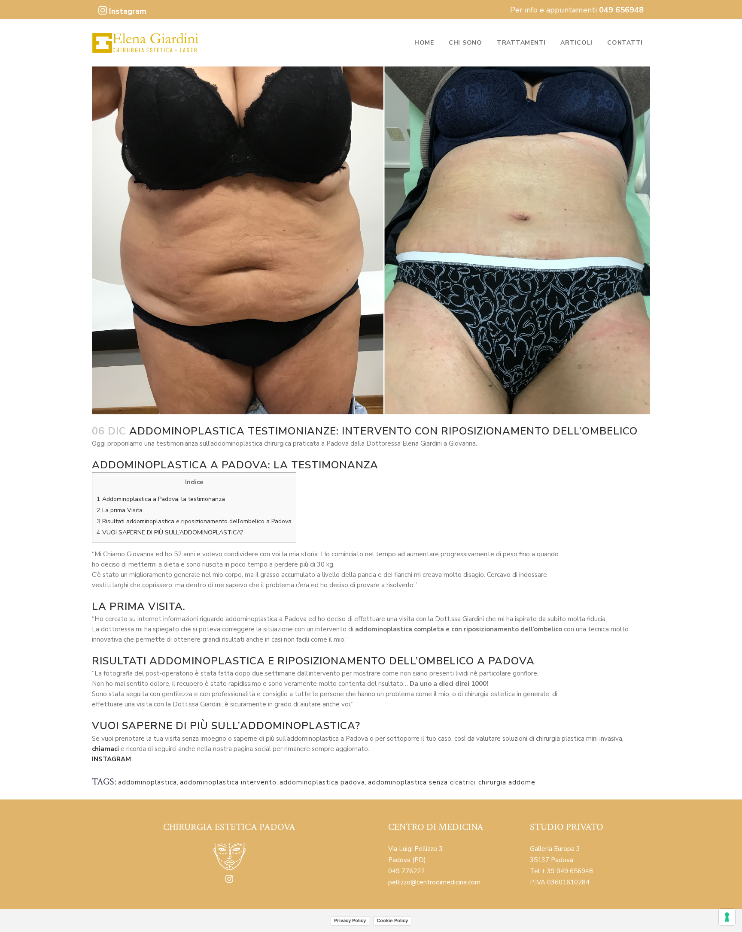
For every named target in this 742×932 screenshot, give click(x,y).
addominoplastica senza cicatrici (421, 782)
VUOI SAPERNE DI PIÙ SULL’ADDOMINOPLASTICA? (170, 532)
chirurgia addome (506, 782)
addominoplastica (147, 782)
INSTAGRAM (111, 759)
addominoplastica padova (322, 782)
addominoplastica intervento (228, 782)
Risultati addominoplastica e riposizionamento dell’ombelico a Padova (194, 521)
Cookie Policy (392, 920)
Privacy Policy (350, 920)
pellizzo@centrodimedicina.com (434, 882)
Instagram (126, 11)
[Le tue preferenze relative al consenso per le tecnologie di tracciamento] (727, 917)
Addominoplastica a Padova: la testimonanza (161, 499)
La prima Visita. (120, 510)
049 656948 (621, 10)
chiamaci (106, 749)
